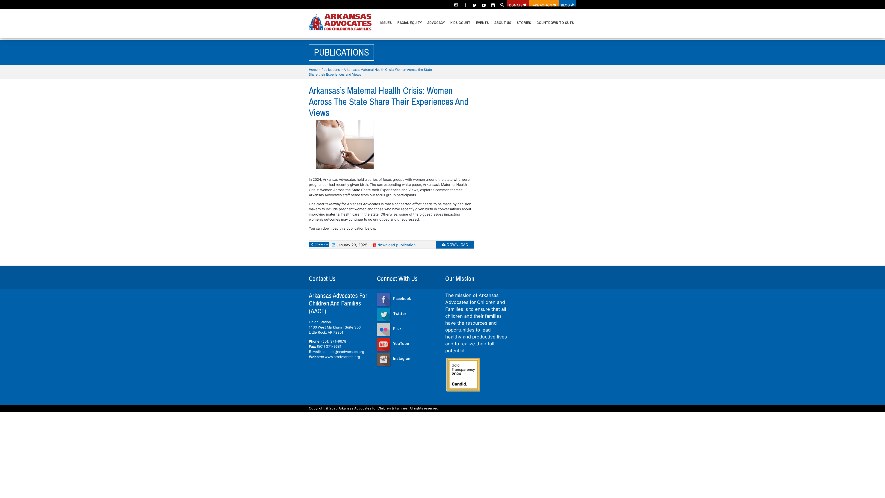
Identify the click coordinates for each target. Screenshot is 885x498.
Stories (524, 22)
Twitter (399, 314)
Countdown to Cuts (555, 22)
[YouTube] (483, 3)
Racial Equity (409, 22)
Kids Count (460, 22)
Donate (516, 4)
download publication (397, 245)
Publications (331, 69)
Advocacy (436, 22)
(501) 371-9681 (329, 346)
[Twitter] (474, 3)
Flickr (398, 329)
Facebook (402, 299)
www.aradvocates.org (342, 357)
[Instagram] (493, 3)
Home (313, 69)
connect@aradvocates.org (343, 352)
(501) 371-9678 (333, 341)
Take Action (542, 4)
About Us (502, 22)
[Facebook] (465, 3)
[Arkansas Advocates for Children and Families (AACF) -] (340, 22)
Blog (566, 4)
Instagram (402, 359)
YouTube (401, 344)
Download (456, 244)
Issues (386, 22)
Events (482, 22)
